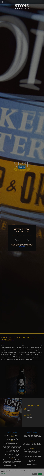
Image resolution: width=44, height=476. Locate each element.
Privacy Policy (22, 474)
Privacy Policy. (22, 246)
